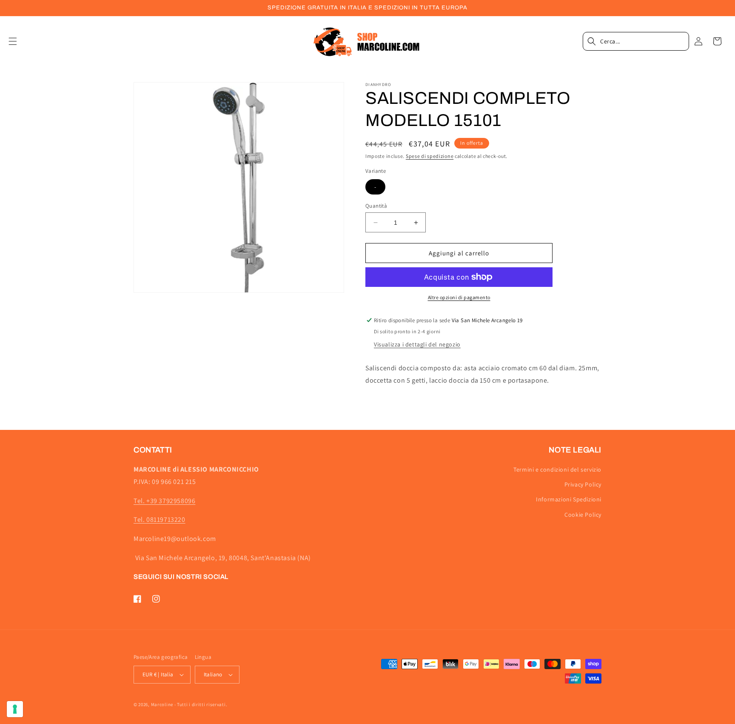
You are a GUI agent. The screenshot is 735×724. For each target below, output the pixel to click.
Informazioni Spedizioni (568, 499)
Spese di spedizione (429, 156)
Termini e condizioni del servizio (557, 469)
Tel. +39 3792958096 (164, 500)
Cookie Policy (582, 514)
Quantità (376, 205)
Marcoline (162, 704)
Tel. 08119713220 (159, 519)
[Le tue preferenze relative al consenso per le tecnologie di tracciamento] (15, 709)
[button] (18, 41)
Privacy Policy (582, 484)
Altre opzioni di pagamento (459, 297)
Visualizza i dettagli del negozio (417, 344)
